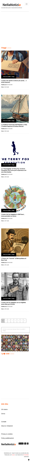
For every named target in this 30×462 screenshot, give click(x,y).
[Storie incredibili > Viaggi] (15, 64)
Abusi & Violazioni (7, 426)
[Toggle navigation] (26, 4)
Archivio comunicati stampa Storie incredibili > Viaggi (14, 329)
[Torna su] (29, 460)
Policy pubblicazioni (7, 438)
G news (21, 443)
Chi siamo (4, 409)
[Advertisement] (15, 28)
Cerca (3, 413)
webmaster (26, 456)
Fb (25, 443)
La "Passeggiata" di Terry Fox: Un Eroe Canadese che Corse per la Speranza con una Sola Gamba (13, 170)
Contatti (3, 421)
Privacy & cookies (7, 434)
